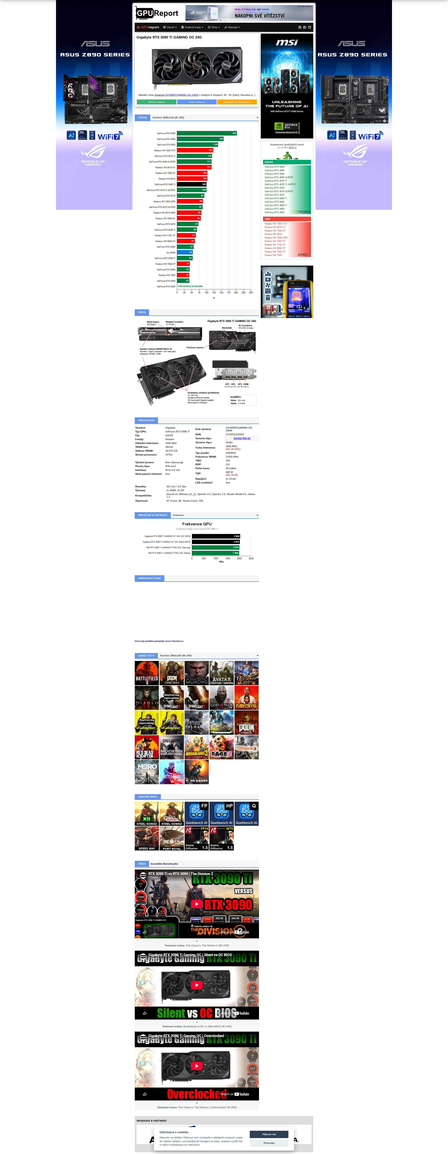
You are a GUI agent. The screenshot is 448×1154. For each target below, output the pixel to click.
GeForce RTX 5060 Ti (276, 198)
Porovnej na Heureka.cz (237, 102)
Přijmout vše (269, 1134)
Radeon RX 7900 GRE (276, 237)
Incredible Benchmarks (164, 863)
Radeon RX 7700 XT (275, 244)
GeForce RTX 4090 (274, 170)
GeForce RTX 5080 (274, 174)
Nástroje (232, 27)
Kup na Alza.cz (197, 102)
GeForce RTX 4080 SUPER (279, 177)
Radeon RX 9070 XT (275, 227)
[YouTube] (309, 27)
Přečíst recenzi (156, 102)
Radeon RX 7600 (273, 255)
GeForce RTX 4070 (274, 195)
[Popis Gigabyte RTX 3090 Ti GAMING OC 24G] (197, 362)
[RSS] (300, 27)
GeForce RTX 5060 (274, 202)
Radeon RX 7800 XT (275, 241)
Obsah (170, 27)
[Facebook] (304, 27)
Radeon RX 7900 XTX (276, 223)
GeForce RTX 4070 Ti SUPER (280, 184)
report (150, 27)
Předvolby (269, 1143)
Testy (214, 27)
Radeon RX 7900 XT (275, 230)
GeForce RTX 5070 (274, 188)
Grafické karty (193, 27)
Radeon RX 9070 (273, 234)
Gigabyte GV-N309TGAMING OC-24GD (176, 95)
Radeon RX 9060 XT (275, 248)
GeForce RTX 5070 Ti (276, 181)
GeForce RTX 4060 (274, 209)
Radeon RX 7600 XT (275, 251)
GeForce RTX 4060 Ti (276, 205)
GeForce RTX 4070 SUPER (279, 191)
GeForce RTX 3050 (274, 212)
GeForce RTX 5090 (274, 167)
